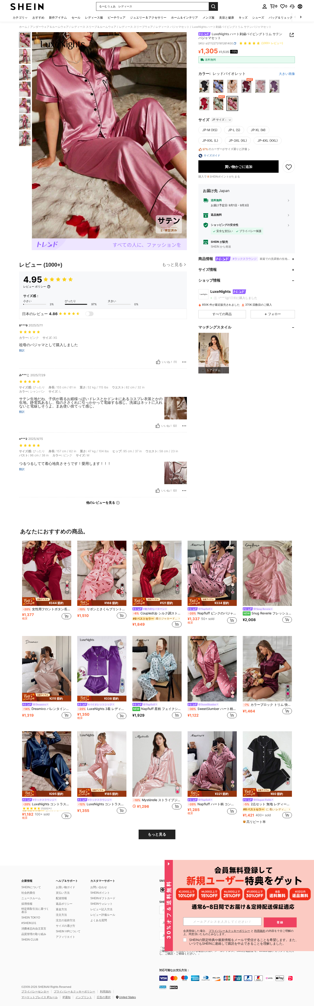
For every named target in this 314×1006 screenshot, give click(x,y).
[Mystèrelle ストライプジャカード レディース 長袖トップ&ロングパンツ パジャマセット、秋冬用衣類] (157, 764)
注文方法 (61, 914)
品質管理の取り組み (33, 934)
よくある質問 (98, 920)
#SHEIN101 (28, 923)
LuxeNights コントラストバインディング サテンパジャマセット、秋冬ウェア (47, 804)
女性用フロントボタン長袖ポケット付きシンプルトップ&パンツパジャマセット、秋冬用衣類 (47, 609)
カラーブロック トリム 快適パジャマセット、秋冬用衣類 (268, 704)
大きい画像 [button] (287, 74)
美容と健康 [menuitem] (226, 17)
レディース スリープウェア (136, 26)
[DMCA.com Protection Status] (174, 987)
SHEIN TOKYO (30, 917)
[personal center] (264, 6)
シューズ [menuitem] (258, 17)
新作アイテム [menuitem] (58, 17)
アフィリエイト (65, 936)
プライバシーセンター (35, 991)
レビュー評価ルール (102, 914)
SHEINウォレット (101, 903)
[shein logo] (27, 6)
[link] (273, 6)
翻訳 (22, 350)
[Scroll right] (300, 17)
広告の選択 (104, 997)
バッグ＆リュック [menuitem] (281, 17)
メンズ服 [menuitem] (208, 17)
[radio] (204, 86)
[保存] (289, 167)
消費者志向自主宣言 (33, 928)
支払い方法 (63, 892)
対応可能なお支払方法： (174, 970)
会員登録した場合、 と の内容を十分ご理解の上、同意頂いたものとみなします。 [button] (238, 932)
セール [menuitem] (75, 17)
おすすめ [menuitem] (38, 17)
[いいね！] (158, 362)
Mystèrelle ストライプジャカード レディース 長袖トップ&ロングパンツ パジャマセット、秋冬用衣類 (157, 800)
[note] (46, 601)
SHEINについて (31, 887)
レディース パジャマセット (172, 26)
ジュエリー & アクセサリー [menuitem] (148, 17)
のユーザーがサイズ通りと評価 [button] (225, 149)
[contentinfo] (228, 978)
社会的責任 (28, 892)
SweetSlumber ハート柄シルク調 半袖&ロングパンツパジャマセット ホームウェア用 (212, 709)
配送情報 (61, 898)
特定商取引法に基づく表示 (35, 910)
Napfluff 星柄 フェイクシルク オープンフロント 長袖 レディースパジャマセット (157, 709)
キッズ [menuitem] (243, 17)
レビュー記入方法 (101, 909)
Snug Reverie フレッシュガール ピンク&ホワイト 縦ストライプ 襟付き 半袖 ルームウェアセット (267, 613)
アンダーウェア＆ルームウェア (49, 26)
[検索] (213, 6)
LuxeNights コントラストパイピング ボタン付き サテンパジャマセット (102, 804)
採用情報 (26, 903)
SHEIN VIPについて (68, 931)
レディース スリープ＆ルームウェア (93, 26)
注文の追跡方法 (65, 920)
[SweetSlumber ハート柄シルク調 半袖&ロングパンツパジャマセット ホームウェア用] (212, 668)
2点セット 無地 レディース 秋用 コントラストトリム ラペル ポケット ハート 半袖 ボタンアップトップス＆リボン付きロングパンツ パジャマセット (268, 804)
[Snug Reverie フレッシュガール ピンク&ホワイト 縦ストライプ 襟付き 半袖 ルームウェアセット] (267, 573)
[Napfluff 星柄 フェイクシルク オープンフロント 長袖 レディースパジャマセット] (157, 668)
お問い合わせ (98, 887)
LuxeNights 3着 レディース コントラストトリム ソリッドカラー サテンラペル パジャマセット (102, 709)
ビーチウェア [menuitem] (117, 17)
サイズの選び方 (65, 925)
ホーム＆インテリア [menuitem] (184, 17)
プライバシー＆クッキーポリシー (74, 991)
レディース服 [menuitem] (94, 17)
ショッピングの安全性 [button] (224, 225)
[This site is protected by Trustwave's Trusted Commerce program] (162, 987)
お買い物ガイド (65, 887)
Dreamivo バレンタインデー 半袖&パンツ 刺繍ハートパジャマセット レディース (47, 709)
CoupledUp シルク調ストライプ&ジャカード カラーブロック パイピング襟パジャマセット (157, 613)
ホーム (23, 26)
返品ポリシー (64, 903)
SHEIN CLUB (29, 939)
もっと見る (157, 834)
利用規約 (105, 991)
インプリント (83, 997)
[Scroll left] (295, 17)
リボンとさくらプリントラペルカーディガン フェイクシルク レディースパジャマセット (102, 609)
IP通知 (67, 997)
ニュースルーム (31, 898)
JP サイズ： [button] (219, 120)
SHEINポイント (100, 892)
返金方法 (61, 909)
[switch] (89, 313)
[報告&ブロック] (184, 362)
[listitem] (213, 353)
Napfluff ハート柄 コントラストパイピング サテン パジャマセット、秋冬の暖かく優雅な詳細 (212, 804)
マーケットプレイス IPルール (39, 997)
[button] (292, 6)
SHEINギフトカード (102, 898)
